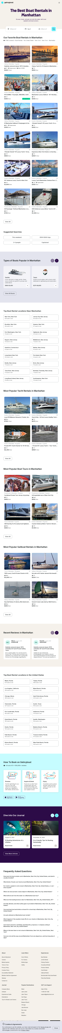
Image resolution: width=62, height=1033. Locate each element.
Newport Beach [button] (25, 1002)
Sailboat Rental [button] (45, 972)
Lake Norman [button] (24, 1007)
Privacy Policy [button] (25, 1030)
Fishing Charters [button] (45, 962)
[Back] (52, 260)
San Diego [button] (24, 997)
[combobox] (14, 29)
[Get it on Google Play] (20, 797)
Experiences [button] (45, 953)
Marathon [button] (23, 1015)
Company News (6, 989)
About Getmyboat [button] (6, 957)
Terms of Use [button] (44, 1027)
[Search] (54, 29)
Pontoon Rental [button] (45, 967)
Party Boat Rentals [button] (45, 978)
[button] (18, 40)
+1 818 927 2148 (45, 991)
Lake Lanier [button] (24, 991)
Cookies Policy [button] (5, 970)
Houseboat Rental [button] (45, 965)
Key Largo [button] (24, 1010)
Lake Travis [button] (24, 999)
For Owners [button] (24, 959)
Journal (4, 985)
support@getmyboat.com (47, 994)
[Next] (57, 260)
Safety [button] (23, 965)
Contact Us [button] (4, 980)
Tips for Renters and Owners (9, 999)
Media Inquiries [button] (5, 962)
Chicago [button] (23, 1004)
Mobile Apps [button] (24, 962)
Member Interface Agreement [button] (9, 975)
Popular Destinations (27, 985)
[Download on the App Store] (8, 797)
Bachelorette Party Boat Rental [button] (48, 975)
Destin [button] (23, 1012)
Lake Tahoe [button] (24, 994)
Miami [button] (22, 989)
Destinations (5, 997)
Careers (4, 959)
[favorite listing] (29, 64)
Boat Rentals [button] (44, 957)
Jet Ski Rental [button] (44, 959)
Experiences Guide (6, 994)
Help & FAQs (44, 989)
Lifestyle (4, 991)
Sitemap (4, 978)
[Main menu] (59, 3)
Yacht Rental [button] (44, 970)
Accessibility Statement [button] (7, 972)
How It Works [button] (24, 957)
